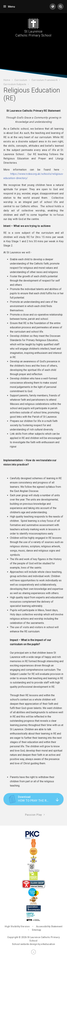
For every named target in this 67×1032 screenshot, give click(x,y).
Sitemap (36, 930)
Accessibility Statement (49, 926)
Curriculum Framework (44, 80)
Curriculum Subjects (14, 84)
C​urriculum (20, 80)
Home (6, 80)
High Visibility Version (17, 926)
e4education (48, 944)
